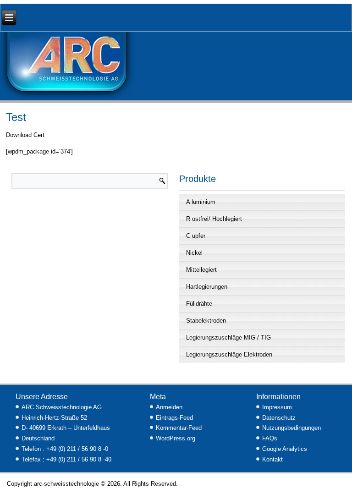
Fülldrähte (199, 303)
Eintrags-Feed (174, 417)
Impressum (277, 407)
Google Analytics (284, 448)
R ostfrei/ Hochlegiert (214, 218)
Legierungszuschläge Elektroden (229, 354)
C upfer (195, 235)
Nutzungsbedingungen (291, 427)
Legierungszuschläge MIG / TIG (228, 337)
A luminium (200, 201)
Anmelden (169, 407)
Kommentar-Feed (179, 427)
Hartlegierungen (206, 286)
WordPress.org (175, 438)
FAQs (269, 438)
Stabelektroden (206, 320)
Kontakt (272, 459)
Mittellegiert (201, 269)
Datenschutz (279, 417)
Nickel (194, 252)
